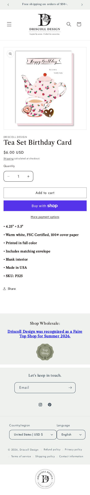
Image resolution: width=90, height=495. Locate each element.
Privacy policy (73, 449)
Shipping (9, 158)
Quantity (9, 166)
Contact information (71, 456)
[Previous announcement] (8, 4)
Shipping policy (45, 456)
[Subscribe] (70, 387)
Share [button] (12, 288)
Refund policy (52, 449)
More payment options (45, 217)
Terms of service (21, 456)
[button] (9, 24)
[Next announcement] (82, 4)
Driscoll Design (29, 450)
